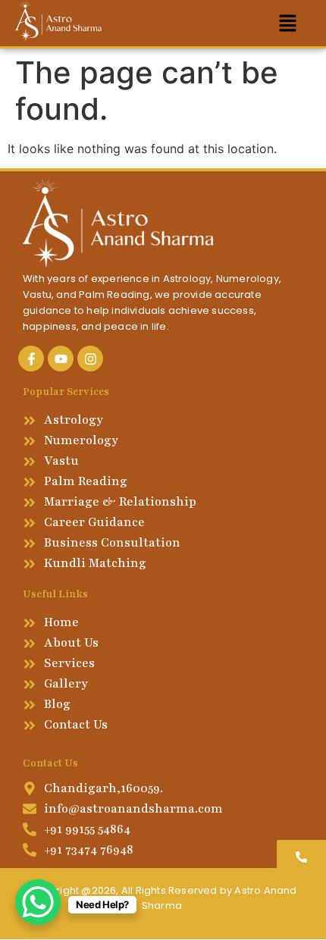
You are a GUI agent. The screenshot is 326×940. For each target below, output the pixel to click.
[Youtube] (61, 358)
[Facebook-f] (31, 358)
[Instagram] (90, 358)
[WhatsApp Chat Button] (38, 902)
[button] (288, 23)
